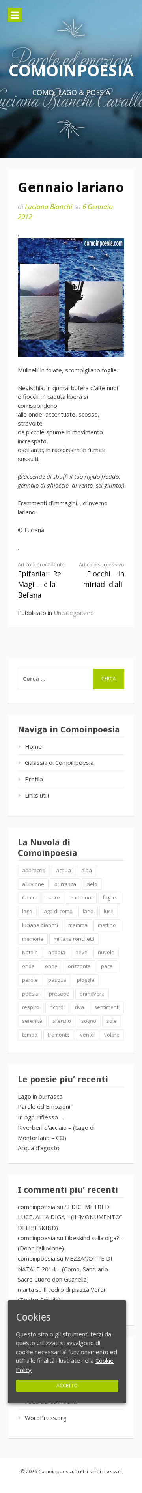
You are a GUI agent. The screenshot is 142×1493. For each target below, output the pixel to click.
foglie (109, 897)
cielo (91, 884)
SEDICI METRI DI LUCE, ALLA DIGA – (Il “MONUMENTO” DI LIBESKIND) (70, 1217)
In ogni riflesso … (41, 1117)
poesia (30, 993)
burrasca (65, 884)
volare (112, 1034)
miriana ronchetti (74, 938)
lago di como (58, 911)
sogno (88, 1020)
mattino (107, 925)
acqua (63, 870)
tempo (29, 1034)
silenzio (61, 1020)
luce (109, 911)
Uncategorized (74, 613)
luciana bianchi (40, 925)
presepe (59, 993)
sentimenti (107, 1007)
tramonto (59, 1034)
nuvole (106, 952)
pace (107, 966)
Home (33, 746)
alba (86, 870)
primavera (92, 993)
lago (27, 911)
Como (29, 897)
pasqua (57, 979)
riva (79, 1007)
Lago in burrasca (40, 1096)
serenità (32, 1020)
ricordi (57, 1007)
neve (81, 952)
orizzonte (79, 966)
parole (30, 979)
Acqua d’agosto (39, 1148)
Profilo (34, 779)
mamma (78, 925)
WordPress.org (46, 1418)
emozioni (81, 897)
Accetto (67, 1385)
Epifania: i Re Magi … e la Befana (41, 580)
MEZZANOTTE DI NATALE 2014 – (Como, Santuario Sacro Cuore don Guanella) (65, 1268)
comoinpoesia (36, 1207)
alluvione (33, 884)
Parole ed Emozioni (44, 1106)
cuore (53, 897)
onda (28, 966)
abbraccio (34, 870)
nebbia (56, 952)
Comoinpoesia (71, 70)
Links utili (37, 795)
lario (88, 911)
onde (51, 966)
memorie (32, 938)
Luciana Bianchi (48, 206)
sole (111, 1020)
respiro (30, 1007)
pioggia (85, 979)
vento (87, 1034)
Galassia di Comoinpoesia (59, 762)
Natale (30, 952)
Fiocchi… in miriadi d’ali (101, 575)
